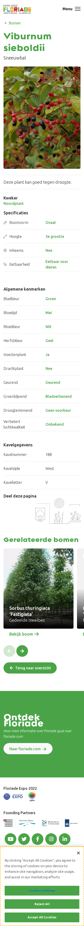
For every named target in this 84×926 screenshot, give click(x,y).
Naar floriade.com (25, 749)
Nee (49, 250)
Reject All (42, 904)
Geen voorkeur (58, 410)
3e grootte (55, 236)
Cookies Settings (42, 890)
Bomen (14, 23)
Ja (47, 354)
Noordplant (14, 203)
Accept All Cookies (42, 917)
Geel (49, 341)
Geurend (53, 382)
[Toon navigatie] (77, 9)
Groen (51, 299)
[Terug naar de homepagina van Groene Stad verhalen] (17, 9)
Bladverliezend (59, 396)
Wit (49, 327)
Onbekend (55, 424)
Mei (49, 313)
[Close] (78, 853)
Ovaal (51, 222)
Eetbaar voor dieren (57, 264)
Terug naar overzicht (33, 668)
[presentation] (9, 651)
